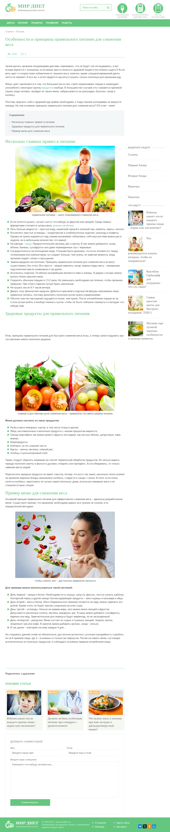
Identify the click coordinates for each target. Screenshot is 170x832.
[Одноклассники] (149, 826)
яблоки (69, 225)
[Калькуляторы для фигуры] (140, 12)
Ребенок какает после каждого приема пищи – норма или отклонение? (21, 722)
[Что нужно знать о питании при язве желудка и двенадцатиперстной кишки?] (106, 714)
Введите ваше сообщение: (23, 759)
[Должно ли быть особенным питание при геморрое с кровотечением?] (65, 714)
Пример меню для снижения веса (31, 131)
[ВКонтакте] (140, 826)
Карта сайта (123, 822)
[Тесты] (158, 12)
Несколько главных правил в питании (33, 122)
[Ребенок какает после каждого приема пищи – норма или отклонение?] (24, 714)
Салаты (133, 154)
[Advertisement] (65, 325)
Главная (9, 31)
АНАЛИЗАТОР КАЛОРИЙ (122, 16)
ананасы (58, 225)
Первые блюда (137, 165)
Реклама (99, 826)
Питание (23, 23)
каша (28, 243)
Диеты (10, 23)
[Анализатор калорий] (122, 12)
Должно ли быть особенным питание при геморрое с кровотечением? (65, 722)
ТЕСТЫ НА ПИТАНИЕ (158, 16)
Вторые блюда (137, 175)
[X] (145, 826)
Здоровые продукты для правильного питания (38, 126)
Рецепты (67, 23)
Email (69, 748)
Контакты (122, 826)
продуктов (48, 87)
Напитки (133, 197)
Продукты (36, 23)
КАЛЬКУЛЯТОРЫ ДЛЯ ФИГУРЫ (140, 16)
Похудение (52, 23)
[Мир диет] (25, 11)
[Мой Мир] (154, 826)
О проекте (100, 822)
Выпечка (133, 186)
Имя (12, 748)
